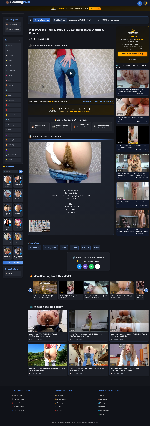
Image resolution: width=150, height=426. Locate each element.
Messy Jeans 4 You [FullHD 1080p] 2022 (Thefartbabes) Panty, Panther (43, 335)
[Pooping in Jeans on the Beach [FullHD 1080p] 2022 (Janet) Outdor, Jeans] (47, 355)
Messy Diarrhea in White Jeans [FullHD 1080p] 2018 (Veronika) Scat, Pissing (129, 335)
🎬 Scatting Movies (18, 399)
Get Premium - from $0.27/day (132, 54)
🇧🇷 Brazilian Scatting (18, 410)
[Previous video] (30, 290)
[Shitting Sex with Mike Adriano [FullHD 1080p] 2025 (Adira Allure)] (96, 287)
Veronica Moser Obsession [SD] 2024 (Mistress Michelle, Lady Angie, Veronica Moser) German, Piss (132, 230)
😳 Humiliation (59, 395)
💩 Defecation (102, 399)
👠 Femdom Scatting (18, 403)
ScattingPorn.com (42, 20)
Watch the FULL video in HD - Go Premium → (98, 101)
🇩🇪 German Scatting (18, 406)
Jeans (64, 248)
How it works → (132, 59)
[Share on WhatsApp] (91, 266)
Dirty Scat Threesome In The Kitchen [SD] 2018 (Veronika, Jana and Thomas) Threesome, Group (131, 174)
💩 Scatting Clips (17, 395)
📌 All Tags (58, 410)
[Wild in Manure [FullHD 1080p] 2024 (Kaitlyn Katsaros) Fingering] (45, 287)
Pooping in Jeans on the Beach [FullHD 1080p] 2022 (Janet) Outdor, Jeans (47, 369)
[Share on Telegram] (79, 266)
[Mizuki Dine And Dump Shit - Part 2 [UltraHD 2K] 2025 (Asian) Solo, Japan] (132, 135)
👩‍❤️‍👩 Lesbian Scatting (61, 399)
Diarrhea (85, 248)
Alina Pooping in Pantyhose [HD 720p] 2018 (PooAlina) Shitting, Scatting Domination (130, 90)
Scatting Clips (59, 20)
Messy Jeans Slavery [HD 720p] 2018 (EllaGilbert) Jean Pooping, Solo (87, 369)
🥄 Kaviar (101, 395)
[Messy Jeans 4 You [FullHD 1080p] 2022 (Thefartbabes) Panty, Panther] (47, 321)
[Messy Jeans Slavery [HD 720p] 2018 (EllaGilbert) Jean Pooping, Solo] (88, 355)
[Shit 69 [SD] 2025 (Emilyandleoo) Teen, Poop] (71, 287)
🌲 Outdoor (102, 414)
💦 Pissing (101, 403)
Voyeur (74, 248)
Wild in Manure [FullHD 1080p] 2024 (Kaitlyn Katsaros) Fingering (44, 296)
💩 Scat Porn (9, 273)
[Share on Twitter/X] (97, 266)
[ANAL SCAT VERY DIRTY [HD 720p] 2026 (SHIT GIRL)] (122, 287)
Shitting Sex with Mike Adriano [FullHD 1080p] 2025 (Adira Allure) (96, 296)
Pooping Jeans (50, 248)
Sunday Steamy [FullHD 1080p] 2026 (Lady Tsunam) (130, 118)
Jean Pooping (34, 248)
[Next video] (146, 290)
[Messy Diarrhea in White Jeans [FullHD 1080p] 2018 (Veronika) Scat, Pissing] (129, 321)
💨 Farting (101, 406)
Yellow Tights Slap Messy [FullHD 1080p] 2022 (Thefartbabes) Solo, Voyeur (86, 335)
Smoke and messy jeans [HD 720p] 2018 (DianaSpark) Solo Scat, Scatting (125, 369)
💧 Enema (58, 406)
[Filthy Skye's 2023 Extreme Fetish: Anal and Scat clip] (132, 191)
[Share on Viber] (85, 266)
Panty (96, 248)
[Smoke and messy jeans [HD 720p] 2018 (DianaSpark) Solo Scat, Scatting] (129, 355)
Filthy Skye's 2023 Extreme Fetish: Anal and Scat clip (131, 202)
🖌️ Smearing (59, 403)
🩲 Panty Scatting (103, 410)
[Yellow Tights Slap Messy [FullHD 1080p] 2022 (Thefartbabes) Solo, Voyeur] (88, 321)
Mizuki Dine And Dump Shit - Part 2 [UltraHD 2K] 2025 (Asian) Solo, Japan (131, 146)
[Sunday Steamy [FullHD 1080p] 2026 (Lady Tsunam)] (132, 107)
